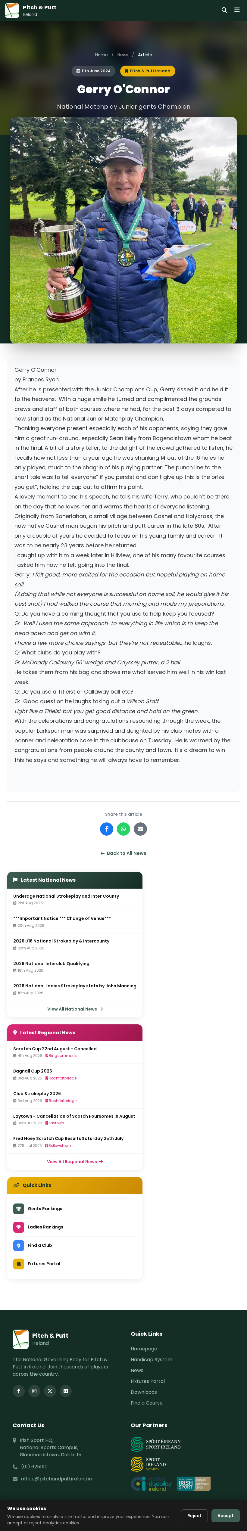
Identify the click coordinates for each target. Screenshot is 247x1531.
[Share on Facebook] (106, 829)
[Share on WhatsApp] (123, 829)
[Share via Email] (140, 829)
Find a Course (147, 1402)
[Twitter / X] (50, 1391)
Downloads (144, 1392)
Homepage (144, 1348)
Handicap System (151, 1359)
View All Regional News (72, 1162)
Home (101, 55)
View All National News (72, 1009)
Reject (194, 1516)
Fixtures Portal (148, 1381)
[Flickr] (66, 1391)
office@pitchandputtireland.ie (56, 1478)
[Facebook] (19, 1391)
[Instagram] (34, 1391)
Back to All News (126, 853)
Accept (225, 1516)
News (122, 55)
